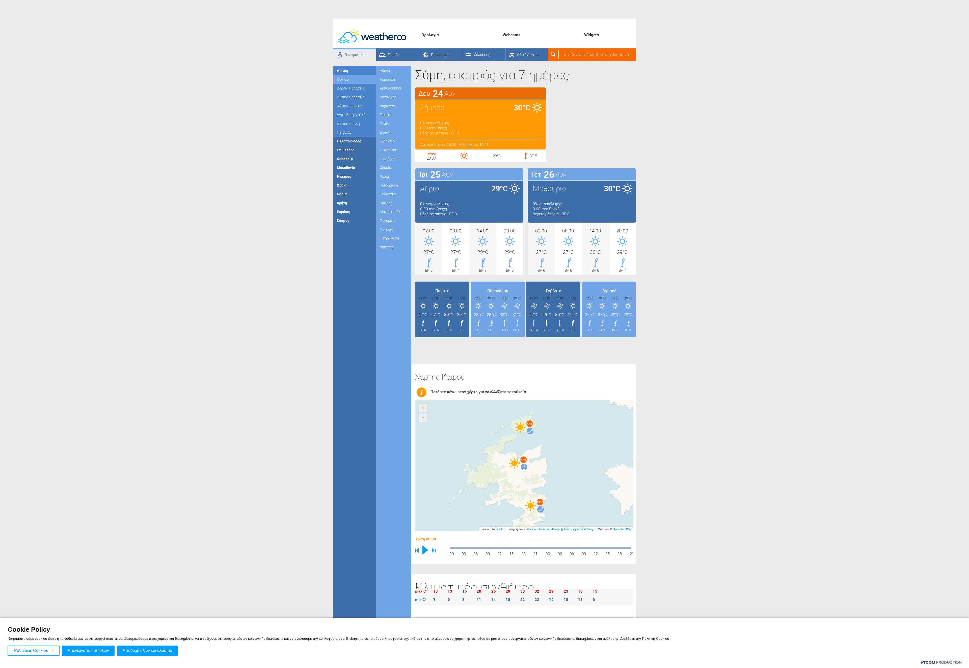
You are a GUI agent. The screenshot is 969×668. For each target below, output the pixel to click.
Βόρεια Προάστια (350, 88)
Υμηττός (386, 247)
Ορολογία (430, 35)
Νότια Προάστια (349, 105)
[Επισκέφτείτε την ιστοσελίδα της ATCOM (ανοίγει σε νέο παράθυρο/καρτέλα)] (941, 662)
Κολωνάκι (388, 194)
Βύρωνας (387, 105)
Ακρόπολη (388, 79)
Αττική (342, 70)
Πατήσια (386, 229)
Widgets (591, 35)
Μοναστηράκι (390, 211)
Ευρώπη (343, 211)
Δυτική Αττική (348, 123)
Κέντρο (343, 79)
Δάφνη (385, 132)
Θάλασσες (482, 54)
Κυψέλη (386, 202)
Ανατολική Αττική (351, 114)
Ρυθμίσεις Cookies (31, 650)
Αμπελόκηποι (390, 88)
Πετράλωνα (389, 238)
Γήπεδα (394, 54)
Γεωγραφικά (355, 54)
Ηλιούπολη (388, 158)
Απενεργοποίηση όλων (88, 650)
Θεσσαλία (345, 158)
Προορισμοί (440, 54)
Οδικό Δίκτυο (528, 54)
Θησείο (385, 167)
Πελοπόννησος (349, 141)
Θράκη (342, 185)
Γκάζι (384, 123)
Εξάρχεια (387, 141)
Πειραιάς (344, 132)
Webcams (511, 35)
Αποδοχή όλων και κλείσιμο (147, 650)
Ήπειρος (344, 176)
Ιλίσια (384, 176)
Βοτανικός (388, 97)
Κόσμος (343, 220)
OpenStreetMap (622, 529)
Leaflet (500, 529)
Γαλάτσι (386, 114)
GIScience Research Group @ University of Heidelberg (560, 529)
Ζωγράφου (388, 149)
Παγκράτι (387, 220)
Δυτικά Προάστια (350, 97)
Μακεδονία (346, 167)
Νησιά (342, 194)
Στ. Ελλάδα (346, 149)
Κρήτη (342, 202)
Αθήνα (385, 70)
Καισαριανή (389, 185)
